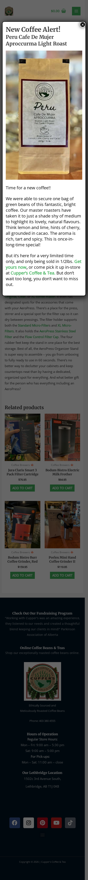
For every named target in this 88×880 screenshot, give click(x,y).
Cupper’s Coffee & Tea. (33, 273)
